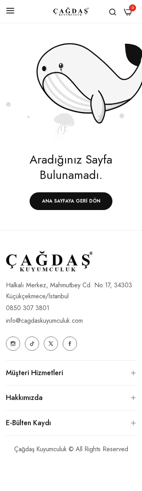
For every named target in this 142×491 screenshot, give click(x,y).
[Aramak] (112, 11)
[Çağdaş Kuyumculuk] (71, 11)
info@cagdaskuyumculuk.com (44, 320)
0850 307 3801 (27, 307)
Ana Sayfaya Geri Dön (71, 201)
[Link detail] (13, 344)
